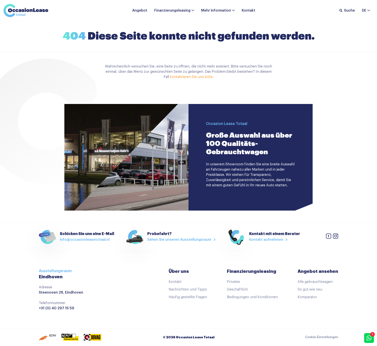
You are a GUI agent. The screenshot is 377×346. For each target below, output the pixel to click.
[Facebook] (328, 237)
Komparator (307, 297)
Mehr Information (216, 10)
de (364, 10)
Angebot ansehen (318, 271)
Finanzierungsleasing (172, 10)
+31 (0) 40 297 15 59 (56, 308)
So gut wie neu (310, 289)
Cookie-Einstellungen (321, 337)
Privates (233, 282)
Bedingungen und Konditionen (252, 297)
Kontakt (248, 10)
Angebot (139, 10)
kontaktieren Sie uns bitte (191, 77)
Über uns (179, 271)
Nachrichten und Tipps (188, 289)
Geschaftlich (237, 289)
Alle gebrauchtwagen (315, 282)
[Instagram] (335, 237)
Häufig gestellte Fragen (188, 297)
